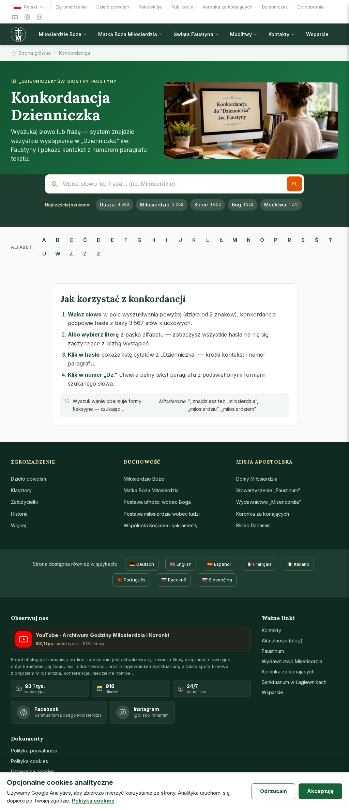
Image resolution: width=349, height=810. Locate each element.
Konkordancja (74, 53)
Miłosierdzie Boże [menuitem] (60, 34)
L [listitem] (207, 240)
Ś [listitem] (316, 240)
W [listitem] (57, 253)
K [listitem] (194, 240)
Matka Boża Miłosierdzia (151, 490)
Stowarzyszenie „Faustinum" (268, 490)
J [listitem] (180, 240)
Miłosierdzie (161, 204)
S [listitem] (303, 240)
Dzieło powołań (28, 479)
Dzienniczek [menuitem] (275, 7)
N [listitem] (249, 240)
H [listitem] (153, 240)
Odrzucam (273, 791)
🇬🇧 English (181, 564)
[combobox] (174, 183)
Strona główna (34, 53)
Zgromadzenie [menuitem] (71, 7)
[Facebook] (27, 17)
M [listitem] (234, 240)
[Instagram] (39, 17)
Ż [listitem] (98, 253)
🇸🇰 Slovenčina (217, 579)
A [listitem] (44, 240)
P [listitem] (275, 240)
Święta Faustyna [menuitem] (193, 34)
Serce (207, 204)
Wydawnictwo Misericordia (292, 661)
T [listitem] (330, 240)
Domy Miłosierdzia (256, 479)
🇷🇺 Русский (173, 579)
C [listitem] (71, 240)
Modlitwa (281, 204)
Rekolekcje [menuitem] (150, 7)
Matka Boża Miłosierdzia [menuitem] (127, 34)
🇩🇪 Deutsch (142, 564)
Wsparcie (272, 692)
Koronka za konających (262, 514)
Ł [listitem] (221, 240)
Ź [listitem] (85, 253)
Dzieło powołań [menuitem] (112, 7)
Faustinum (273, 651)
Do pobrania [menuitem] (311, 7)
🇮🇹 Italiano (298, 564)
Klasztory (21, 490)
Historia (19, 514)
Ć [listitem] (85, 240)
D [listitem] (99, 240)
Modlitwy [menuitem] (241, 34)
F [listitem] (125, 240)
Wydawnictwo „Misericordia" (268, 502)
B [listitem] (57, 240)
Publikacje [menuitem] (182, 7)
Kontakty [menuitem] (279, 34)
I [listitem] (166, 240)
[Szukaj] (294, 183)
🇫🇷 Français (259, 564)
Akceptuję (320, 791)
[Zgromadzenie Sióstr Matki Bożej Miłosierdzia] (20, 34)
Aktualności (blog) (282, 640)
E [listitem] (112, 240)
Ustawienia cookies (33, 771)
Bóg (242, 204)
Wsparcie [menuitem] (317, 34)
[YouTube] (15, 17)
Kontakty (271, 630)
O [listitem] (262, 240)
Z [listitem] (71, 253)
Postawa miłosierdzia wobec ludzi (162, 514)
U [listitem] (44, 253)
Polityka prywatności (34, 750)
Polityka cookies (29, 761)
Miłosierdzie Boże (144, 479)
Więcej (18, 525)
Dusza (114, 204)
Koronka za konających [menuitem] (228, 7)
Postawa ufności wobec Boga (157, 502)
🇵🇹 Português (131, 579)
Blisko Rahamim (253, 525)
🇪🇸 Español (219, 564)
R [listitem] (289, 240)
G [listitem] (139, 240)
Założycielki (24, 502)
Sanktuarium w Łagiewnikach (294, 682)
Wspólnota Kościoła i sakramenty (161, 525)
